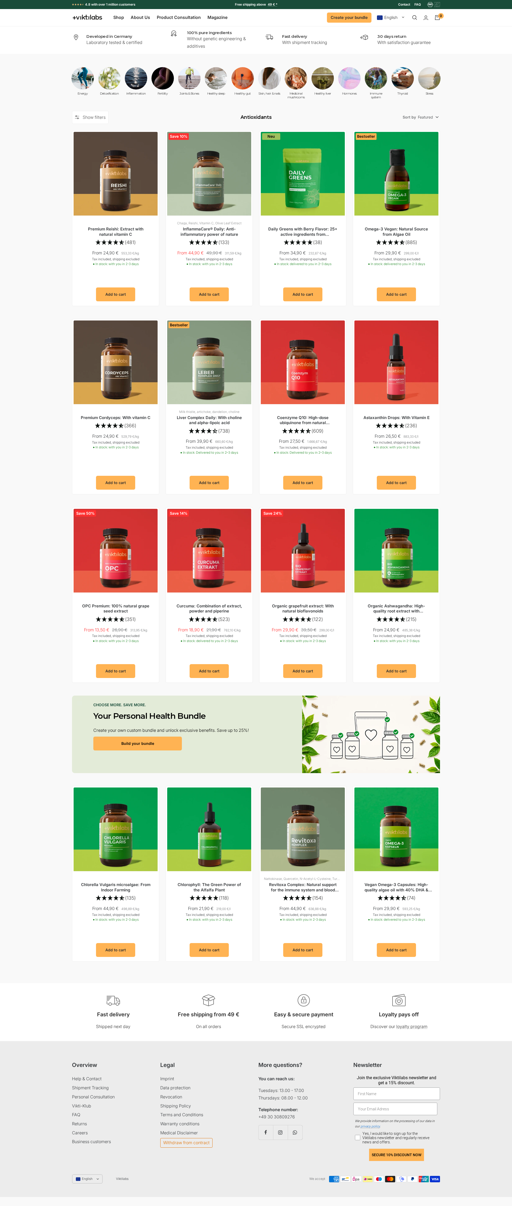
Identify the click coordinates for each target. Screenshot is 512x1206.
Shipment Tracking (90, 1087)
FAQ (417, 4)
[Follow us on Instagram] (280, 1132)
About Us (140, 17)
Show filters (94, 117)
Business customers (91, 1141)
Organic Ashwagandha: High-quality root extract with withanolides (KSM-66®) (396, 608)
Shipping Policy (175, 1105)
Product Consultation (179, 17)
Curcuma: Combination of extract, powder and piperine (209, 608)
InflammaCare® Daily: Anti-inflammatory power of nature (209, 231)
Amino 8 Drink (261, 4)
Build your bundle (137, 743)
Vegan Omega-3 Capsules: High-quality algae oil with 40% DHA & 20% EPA (396, 887)
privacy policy (370, 1126)
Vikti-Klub (81, 1105)
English (391, 17)
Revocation (171, 1096)
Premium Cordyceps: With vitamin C (115, 417)
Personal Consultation (93, 1096)
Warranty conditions (179, 1123)
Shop (118, 17)
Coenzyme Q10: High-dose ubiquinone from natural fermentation (303, 420)
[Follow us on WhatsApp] (295, 1132)
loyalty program (411, 1026)
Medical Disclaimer (179, 1132)
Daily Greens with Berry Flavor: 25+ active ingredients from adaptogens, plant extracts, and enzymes (302, 231)
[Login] (425, 17)
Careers (80, 1132)
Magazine (217, 17)
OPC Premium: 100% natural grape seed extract (115, 608)
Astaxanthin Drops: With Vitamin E (396, 417)
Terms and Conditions (181, 1114)
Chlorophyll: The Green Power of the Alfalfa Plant (209, 887)
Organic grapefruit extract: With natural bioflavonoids (303, 608)
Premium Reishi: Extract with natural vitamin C (115, 231)
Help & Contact (87, 1078)
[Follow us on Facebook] (265, 1132)
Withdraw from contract (186, 1142)
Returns (79, 1123)
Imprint (167, 1078)
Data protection (175, 1087)
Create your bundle (349, 17)
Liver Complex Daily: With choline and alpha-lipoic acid (209, 420)
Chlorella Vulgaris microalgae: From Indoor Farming (115, 887)
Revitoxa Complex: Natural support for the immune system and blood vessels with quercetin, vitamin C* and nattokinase (303, 887)
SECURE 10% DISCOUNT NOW (396, 1155)
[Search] (414, 17)
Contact (404, 4)
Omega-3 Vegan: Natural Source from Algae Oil (396, 231)
